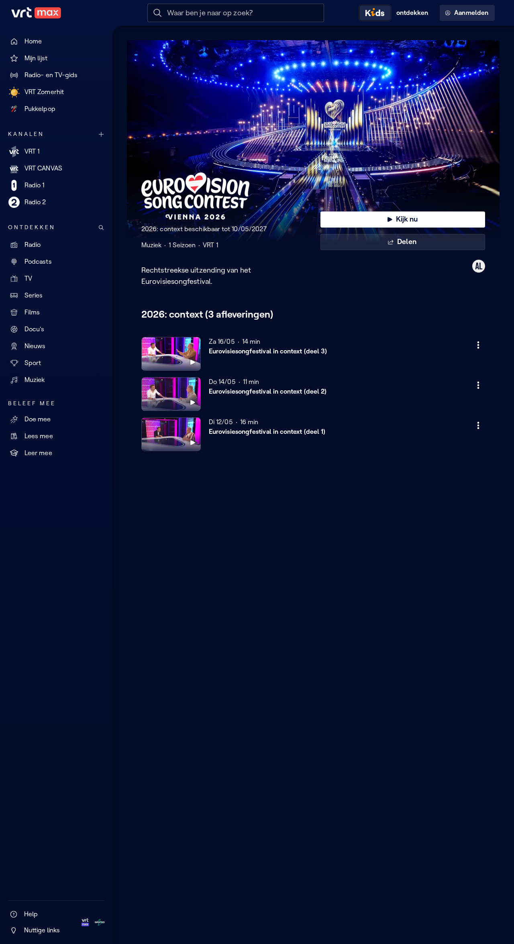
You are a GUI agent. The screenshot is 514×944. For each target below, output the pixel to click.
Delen (406, 242)
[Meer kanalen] (101, 134)
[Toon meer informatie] (478, 345)
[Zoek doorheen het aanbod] (101, 227)
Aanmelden (471, 12)
